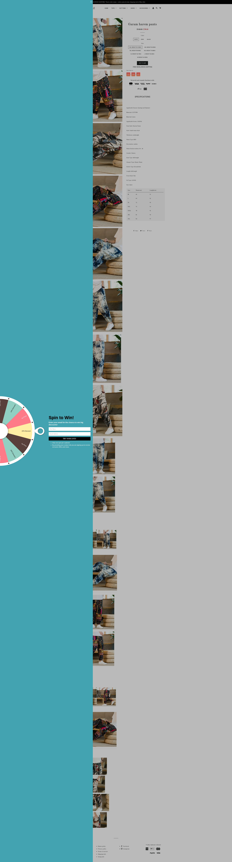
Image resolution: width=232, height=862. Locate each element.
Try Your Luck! (69, 439)
